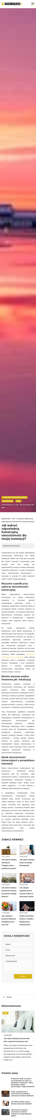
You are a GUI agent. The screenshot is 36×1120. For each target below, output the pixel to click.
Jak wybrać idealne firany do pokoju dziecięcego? (27, 863)
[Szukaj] (4, 997)
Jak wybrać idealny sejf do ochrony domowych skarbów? (21, 1103)
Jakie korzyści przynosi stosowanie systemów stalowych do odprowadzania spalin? (21, 1113)
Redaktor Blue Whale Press (15, 497)
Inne (18, 501)
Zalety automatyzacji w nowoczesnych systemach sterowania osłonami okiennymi (22, 1094)
